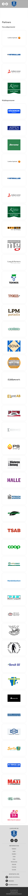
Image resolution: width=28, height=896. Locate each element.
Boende (14, 864)
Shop (14, 859)
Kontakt (14, 869)
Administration (14, 892)
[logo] (14, 4)
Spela (14, 851)
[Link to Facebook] (3, 4)
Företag (14, 867)
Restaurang (14, 861)
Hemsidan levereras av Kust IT (14, 894)
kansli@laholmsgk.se (13, 884)
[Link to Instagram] (6, 4)
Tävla (14, 856)
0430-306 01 (11, 880)
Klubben (14, 848)
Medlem (14, 854)
